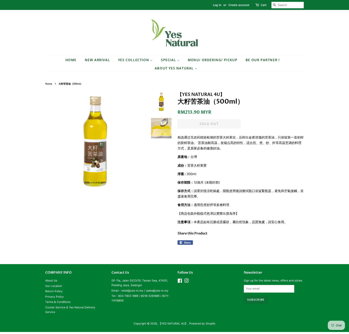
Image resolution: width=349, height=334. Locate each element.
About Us (51, 280)
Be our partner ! (263, 60)
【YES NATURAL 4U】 (173, 323)
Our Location (53, 286)
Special (169, 60)
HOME (71, 60)
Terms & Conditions (57, 302)
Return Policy (54, 291)
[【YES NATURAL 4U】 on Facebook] (180, 281)
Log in (217, 5)
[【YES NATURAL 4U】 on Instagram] (186, 281)
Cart (264, 5)
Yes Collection (134, 60)
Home (48, 83)
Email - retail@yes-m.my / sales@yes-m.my (139, 290)
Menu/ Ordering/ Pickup (212, 60)
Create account (238, 5)
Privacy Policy (54, 296)
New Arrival (97, 60)
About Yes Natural (175, 68)
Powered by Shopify (202, 323)
